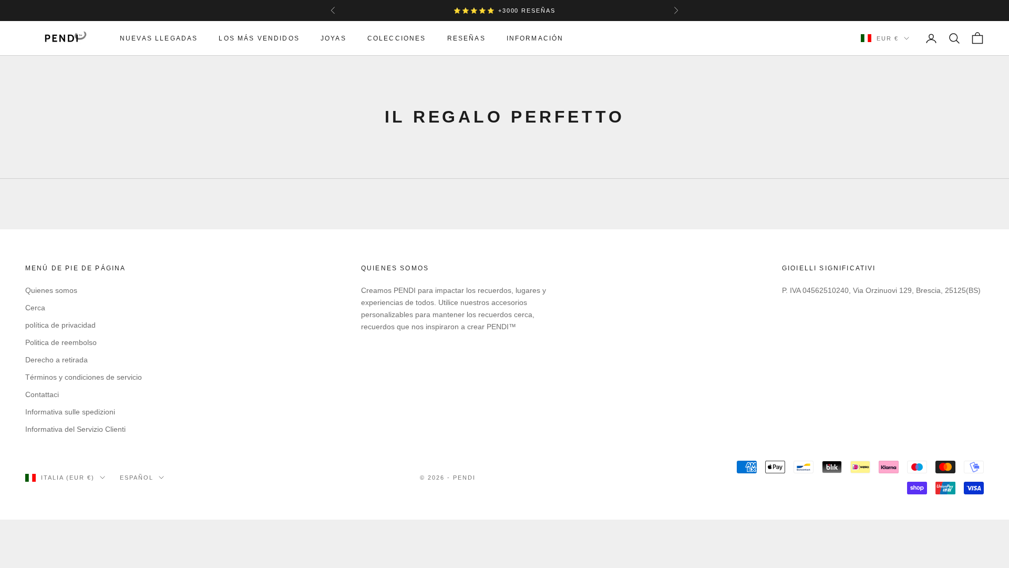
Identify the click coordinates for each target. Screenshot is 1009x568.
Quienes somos (51, 290)
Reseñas (466, 38)
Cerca (35, 307)
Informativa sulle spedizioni (70, 412)
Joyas (333, 38)
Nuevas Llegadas (159, 38)
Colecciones (396, 38)
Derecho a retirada (56, 360)
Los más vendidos (259, 38)
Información (535, 38)
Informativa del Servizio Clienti (75, 429)
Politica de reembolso (61, 342)
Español (136, 477)
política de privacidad (60, 325)
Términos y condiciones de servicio (83, 377)
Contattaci (42, 394)
